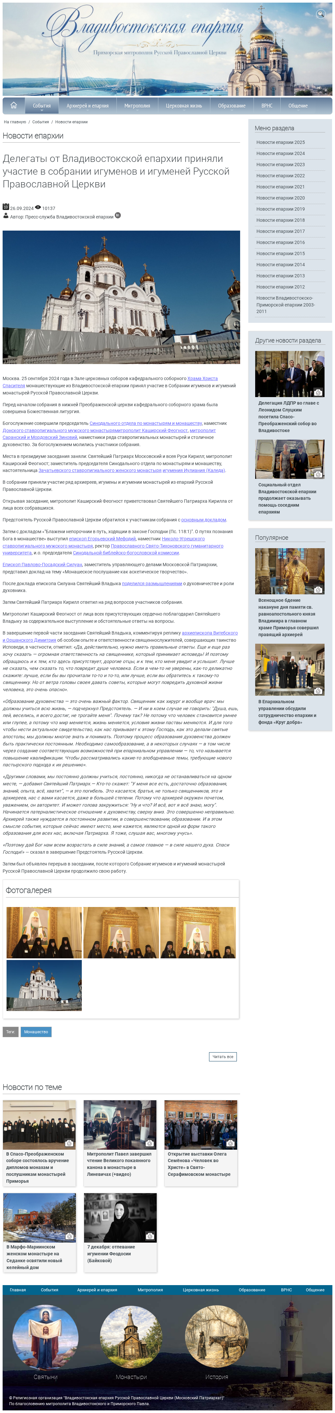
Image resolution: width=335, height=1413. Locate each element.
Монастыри (131, 1376)
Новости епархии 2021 (280, 187)
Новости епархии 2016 (280, 242)
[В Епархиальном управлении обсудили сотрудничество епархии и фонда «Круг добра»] (290, 694)
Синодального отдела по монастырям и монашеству (146, 423)
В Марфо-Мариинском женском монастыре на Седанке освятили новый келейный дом (34, 1257)
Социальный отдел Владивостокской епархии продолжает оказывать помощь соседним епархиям (287, 498)
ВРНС (267, 105)
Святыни (46, 1376)
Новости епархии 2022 (280, 176)
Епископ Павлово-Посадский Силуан (42, 564)
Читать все (223, 1057)
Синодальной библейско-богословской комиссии (126, 553)
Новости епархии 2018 (280, 220)
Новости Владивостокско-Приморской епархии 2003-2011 (285, 304)
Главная (18, 1289)
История (216, 1376)
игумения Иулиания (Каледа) (194, 470)
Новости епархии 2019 (280, 209)
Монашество (36, 1032)
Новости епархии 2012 (280, 287)
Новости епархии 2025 (280, 142)
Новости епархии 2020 (280, 198)
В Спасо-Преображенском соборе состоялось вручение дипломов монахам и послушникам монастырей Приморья (37, 1167)
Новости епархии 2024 (280, 153)
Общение (298, 105)
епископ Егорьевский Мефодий (102, 539)
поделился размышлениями (152, 583)
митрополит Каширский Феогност (151, 430)
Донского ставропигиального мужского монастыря (59, 430)
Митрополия (137, 105)
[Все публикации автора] (118, 217)
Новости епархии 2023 (280, 164)
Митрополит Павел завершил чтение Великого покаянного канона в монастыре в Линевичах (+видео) (119, 1164)
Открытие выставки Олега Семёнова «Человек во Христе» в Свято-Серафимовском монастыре (199, 1164)
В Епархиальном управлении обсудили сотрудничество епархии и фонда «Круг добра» (287, 712)
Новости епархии (71, 122)
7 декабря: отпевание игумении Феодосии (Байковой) (111, 1254)
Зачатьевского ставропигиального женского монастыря (100, 470)
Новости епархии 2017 (280, 231)
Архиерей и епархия (88, 105)
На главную (15, 122)
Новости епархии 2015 (280, 253)
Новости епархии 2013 (280, 276)
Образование (232, 105)
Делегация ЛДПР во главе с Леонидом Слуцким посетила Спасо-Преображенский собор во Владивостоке (288, 416)
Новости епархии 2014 (280, 265)
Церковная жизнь (184, 105)
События (42, 105)
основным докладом (203, 520)
